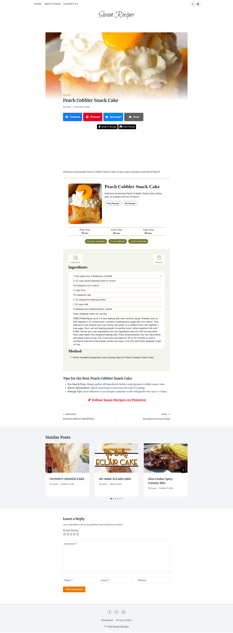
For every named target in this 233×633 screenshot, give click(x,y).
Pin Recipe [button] (130, 203)
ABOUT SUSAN (52, 3)
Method (159, 262)
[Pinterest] (198, 4)
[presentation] (67, 457)
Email (105, 580)
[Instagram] (123, 612)
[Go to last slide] (50, 470)
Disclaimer (107, 620)
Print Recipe (128, 126)
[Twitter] (116, 612)
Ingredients (75, 262)
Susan (68, 107)
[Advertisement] (116, 150)
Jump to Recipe (108, 126)
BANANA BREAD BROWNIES (78, 416)
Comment (70, 543)
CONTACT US (70, 3)
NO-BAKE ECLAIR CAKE (115, 479)
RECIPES (67, 95)
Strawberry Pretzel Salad (156, 416)
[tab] (111, 498)
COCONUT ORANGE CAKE (67, 479)
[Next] (183, 470)
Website (142, 580)
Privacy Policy (124, 620)
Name (68, 580)
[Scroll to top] (226, 629)
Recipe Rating (70, 530)
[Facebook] (192, 4)
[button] (160, 276)
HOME (37, 3)
